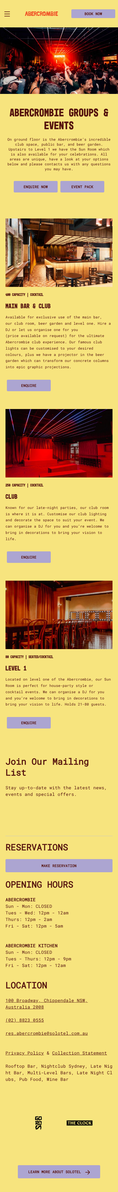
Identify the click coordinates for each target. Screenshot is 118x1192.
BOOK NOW (93, 13)
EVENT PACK (82, 186)
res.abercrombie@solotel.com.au (46, 1033)
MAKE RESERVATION (59, 865)
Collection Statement (79, 1053)
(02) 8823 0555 (24, 1020)
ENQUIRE (28, 385)
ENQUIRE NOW (36, 186)
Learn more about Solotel (54, 1171)
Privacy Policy (24, 1053)
